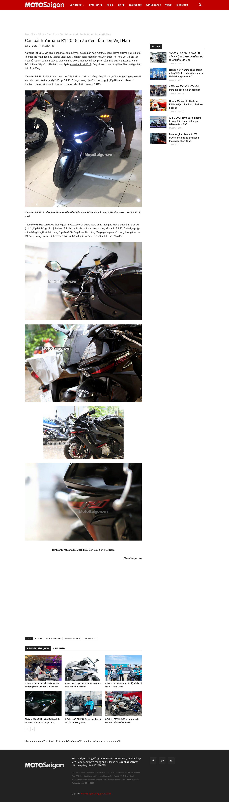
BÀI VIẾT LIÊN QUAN (38, 648)
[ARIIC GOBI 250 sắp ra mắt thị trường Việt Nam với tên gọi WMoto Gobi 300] (158, 122)
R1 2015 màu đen (53, 638)
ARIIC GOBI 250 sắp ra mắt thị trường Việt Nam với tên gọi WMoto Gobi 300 (185, 121)
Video (168, 5)
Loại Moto (76, 5)
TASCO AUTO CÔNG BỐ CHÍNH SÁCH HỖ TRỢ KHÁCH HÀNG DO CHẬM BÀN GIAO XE (186, 56)
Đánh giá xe (95, 5)
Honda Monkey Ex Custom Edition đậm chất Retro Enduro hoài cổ (186, 104)
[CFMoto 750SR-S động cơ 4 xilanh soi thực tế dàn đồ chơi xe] (123, 703)
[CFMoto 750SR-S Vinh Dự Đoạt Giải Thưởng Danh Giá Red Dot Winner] (43, 668)
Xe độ (110, 5)
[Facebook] (153, 760)
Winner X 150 (153, 5)
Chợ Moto (182, 5)
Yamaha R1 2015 (72, 638)
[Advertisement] (114, 21)
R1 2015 (38, 638)
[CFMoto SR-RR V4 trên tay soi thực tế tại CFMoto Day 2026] (83, 703)
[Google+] (162, 760)
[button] (200, 5)
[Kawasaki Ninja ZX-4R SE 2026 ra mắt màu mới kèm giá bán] (83, 668)
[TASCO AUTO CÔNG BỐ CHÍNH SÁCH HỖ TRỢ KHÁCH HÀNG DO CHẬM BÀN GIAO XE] (158, 57)
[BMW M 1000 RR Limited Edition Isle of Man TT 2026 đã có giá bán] (43, 703)
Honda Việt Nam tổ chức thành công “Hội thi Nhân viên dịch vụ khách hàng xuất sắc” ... (186, 73)
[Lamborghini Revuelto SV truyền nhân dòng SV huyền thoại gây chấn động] (158, 138)
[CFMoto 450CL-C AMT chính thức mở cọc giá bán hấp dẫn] (158, 90)
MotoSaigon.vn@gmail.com (96, 793)
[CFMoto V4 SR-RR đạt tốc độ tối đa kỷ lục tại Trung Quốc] (123, 668)
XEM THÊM (59, 648)
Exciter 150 (135, 5)
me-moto (32, 46)
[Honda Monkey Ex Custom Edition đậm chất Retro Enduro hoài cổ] (158, 105)
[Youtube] (171, 760)
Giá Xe (121, 5)
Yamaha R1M (89, 638)
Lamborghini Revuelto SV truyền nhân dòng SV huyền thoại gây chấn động (184, 137)
